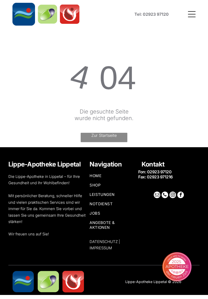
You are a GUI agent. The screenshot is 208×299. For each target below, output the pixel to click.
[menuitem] (112, 178)
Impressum (101, 248)
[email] (157, 195)
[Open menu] (192, 14)
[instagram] (172, 195)
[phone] (165, 195)
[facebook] (180, 195)
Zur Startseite (104, 135)
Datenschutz (104, 241)
